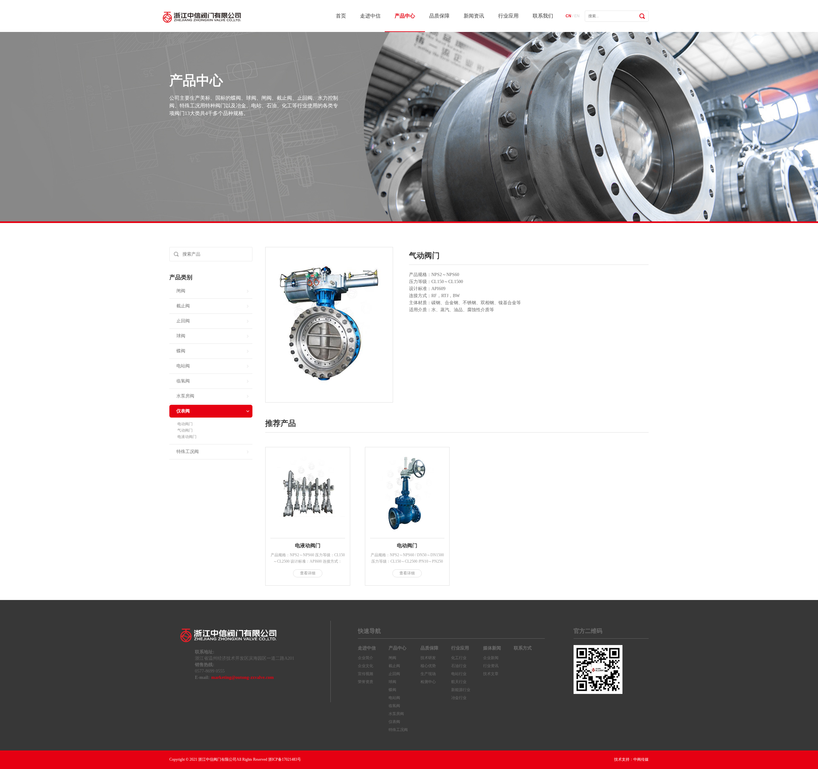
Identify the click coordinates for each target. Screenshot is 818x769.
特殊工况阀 (187, 451)
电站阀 (183, 366)
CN (568, 16)
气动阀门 (185, 430)
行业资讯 (490, 666)
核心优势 (428, 666)
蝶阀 (180, 351)
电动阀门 (185, 424)
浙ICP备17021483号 (284, 759)
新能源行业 (460, 690)
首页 (341, 16)
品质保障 (439, 16)
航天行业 (459, 682)
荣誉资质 (365, 682)
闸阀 (180, 290)
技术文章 (490, 674)
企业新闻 (490, 658)
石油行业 (459, 666)
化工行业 (459, 658)
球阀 (180, 336)
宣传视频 (365, 674)
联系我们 (543, 16)
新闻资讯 (474, 16)
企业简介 (365, 658)
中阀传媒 (641, 759)
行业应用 (508, 16)
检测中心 (428, 682)
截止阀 (183, 306)
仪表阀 (183, 411)
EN (577, 16)
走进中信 (370, 16)
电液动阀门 (187, 436)
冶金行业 (459, 698)
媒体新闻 (492, 648)
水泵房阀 (185, 396)
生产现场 (428, 674)
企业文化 (365, 666)
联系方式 (523, 648)
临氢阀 (183, 381)
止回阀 (183, 321)
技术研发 (428, 658)
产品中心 (405, 16)
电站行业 (459, 674)
